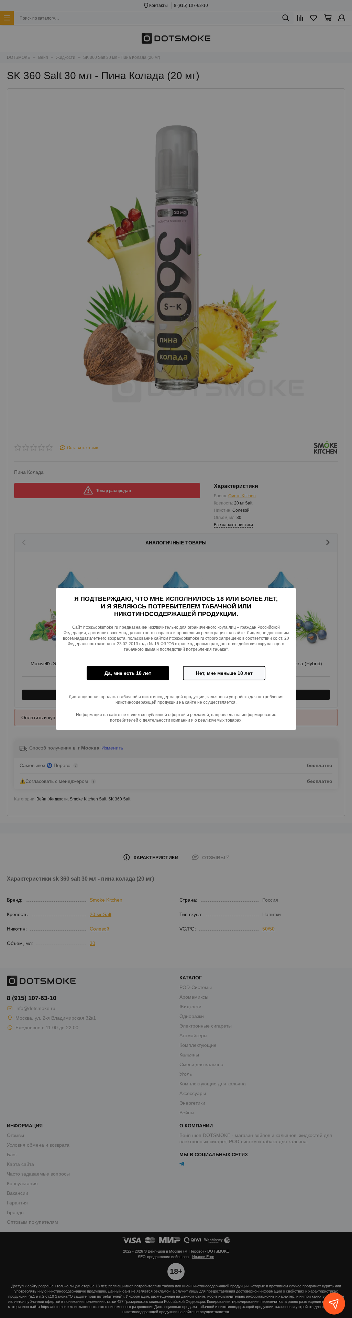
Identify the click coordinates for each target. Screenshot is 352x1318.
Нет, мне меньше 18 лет (224, 673)
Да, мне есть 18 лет (127, 673)
